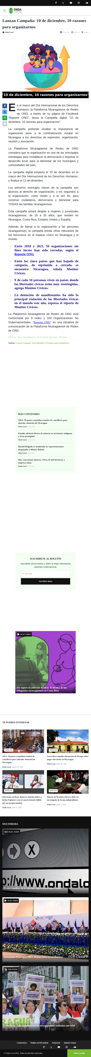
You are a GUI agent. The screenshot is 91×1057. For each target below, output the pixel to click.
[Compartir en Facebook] (4, 106)
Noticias (11, 343)
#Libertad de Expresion (47, 337)
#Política (63, 337)
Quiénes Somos (70, 1043)
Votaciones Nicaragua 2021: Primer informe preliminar (33, 956)
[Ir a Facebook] (44, 1047)
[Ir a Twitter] (63, 3)
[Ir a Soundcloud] (74, 1047)
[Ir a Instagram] (79, 3)
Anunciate (56, 1043)
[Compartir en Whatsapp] (5, 117)
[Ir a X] (51, 1047)
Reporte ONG (24, 254)
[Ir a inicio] (15, 10)
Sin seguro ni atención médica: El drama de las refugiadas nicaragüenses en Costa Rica (41, 689)
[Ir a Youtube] (71, 3)
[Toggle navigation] (4, 10)
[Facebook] (56, 3)
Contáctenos (22, 1043)
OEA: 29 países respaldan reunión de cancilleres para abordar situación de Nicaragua (18, 759)
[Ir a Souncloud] (86, 3)
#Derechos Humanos (26, 337)
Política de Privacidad (39, 1043)
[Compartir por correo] (5, 123)
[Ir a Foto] (45, 67)
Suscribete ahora (45, 581)
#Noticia (12, 337)
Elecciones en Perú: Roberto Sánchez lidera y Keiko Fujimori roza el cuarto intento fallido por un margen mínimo (22, 800)
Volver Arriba (79, 1053)
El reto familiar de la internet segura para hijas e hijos (32, 888)
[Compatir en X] (5, 111)
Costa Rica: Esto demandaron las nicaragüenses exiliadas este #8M (39, 1025)
